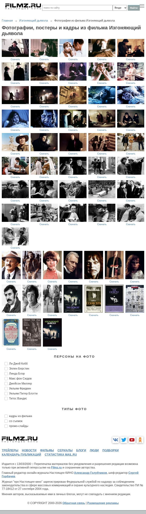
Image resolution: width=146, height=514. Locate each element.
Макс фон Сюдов (20, 378)
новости (29, 450)
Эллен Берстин (19, 368)
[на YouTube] (132, 440)
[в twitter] (124, 440)
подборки (110, 450)
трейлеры (10, 450)
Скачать (15, 59)
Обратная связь (73, 503)
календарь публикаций (21, 454)
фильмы (47, 450)
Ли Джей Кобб (18, 363)
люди (94, 450)
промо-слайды (18, 426)
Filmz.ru (56, 467)
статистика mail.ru (61, 454)
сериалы (65, 450)
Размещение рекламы (103, 503)
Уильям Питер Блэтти (23, 393)
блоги (81, 450)
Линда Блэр (17, 373)
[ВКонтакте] (115, 440)
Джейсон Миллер (20, 383)
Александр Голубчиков (90, 472)
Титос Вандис (18, 398)
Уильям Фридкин (20, 388)
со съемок (15, 421)
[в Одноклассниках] (140, 440)
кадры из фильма (20, 416)
